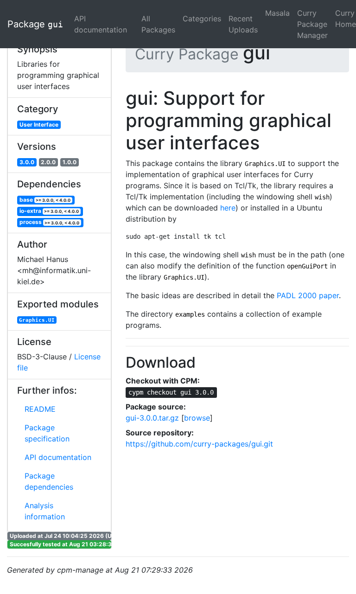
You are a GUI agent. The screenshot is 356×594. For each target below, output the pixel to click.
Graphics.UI (37, 320)
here (227, 207)
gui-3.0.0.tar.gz (152, 417)
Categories (202, 18)
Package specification (47, 433)
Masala (277, 13)
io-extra (49, 210)
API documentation (100, 24)
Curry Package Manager (312, 24)
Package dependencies (49, 481)
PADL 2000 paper (308, 295)
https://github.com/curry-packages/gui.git (199, 443)
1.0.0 (69, 162)
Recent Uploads (243, 24)
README (40, 409)
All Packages (158, 24)
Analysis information (45, 511)
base (45, 199)
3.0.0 (26, 162)
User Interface (38, 124)
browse (197, 417)
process (49, 222)
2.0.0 (48, 162)
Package (35, 24)
